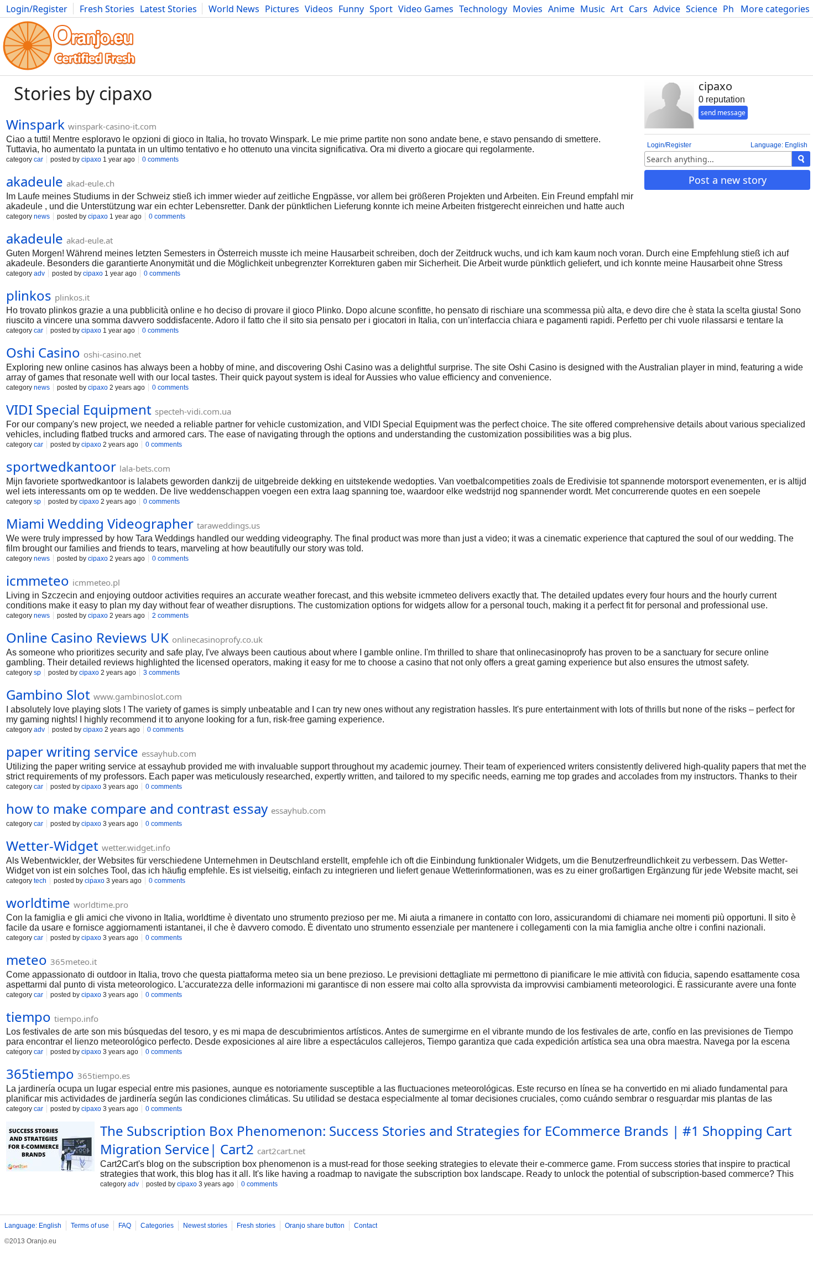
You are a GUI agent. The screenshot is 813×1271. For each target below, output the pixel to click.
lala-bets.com (144, 468)
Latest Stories (168, 9)
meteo (26, 959)
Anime (561, 9)
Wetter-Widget (52, 845)
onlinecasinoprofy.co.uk (217, 639)
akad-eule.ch (90, 183)
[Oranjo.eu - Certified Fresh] (69, 70)
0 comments (160, 159)
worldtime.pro (101, 904)
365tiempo (40, 1074)
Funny (351, 9)
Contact (365, 1225)
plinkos (28, 295)
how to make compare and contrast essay (137, 808)
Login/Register (36, 9)
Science (701, 9)
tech (40, 881)
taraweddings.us (228, 525)
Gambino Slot (48, 694)
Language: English (779, 145)
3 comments (161, 672)
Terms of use (90, 1225)
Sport (381, 9)
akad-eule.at (89, 240)
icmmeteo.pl (96, 582)
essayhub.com (169, 753)
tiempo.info (76, 1018)
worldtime (38, 902)
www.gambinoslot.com (137, 696)
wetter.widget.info (136, 847)
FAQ (124, 1225)
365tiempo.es (103, 1075)
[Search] (801, 159)
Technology (483, 9)
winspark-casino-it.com (112, 126)
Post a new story (728, 180)
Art (617, 9)
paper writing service (72, 751)
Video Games (426, 9)
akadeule (34, 181)
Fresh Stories (107, 9)
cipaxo (91, 159)
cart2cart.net (281, 1150)
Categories (157, 1225)
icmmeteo (37, 580)
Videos (319, 9)
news (42, 216)
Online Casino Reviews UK (87, 637)
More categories (775, 9)
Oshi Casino (43, 352)
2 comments (170, 615)
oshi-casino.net (112, 354)
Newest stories (205, 1225)
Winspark (35, 124)
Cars (638, 9)
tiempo (28, 1017)
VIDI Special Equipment (79, 409)
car (38, 159)
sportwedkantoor (61, 466)
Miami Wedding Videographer (100, 523)
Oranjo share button (315, 1225)
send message (723, 112)
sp (37, 501)
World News (234, 9)
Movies (528, 9)
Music (592, 9)
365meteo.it (73, 961)
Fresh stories (256, 1225)
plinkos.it (72, 297)
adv (39, 273)
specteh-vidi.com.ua (193, 411)
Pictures (282, 9)
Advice (666, 9)
